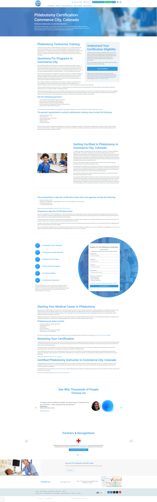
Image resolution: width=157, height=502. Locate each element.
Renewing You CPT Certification (55, 356)
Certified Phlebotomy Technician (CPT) (62, 208)
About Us (58, 5)
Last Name (92, 264)
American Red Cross (83, 445)
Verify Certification (99, 2)
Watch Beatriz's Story (44, 411)
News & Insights (78, 5)
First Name (92, 259)
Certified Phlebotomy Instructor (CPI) (62, 372)
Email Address (93, 253)
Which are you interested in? (96, 275)
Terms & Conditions (48, 498)
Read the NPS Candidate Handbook (101, 78)
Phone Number (93, 270)
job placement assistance (101, 335)
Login (108, 2)
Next (121, 408)
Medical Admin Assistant (65, 493)
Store (113, 2)
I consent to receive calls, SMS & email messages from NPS (104, 283)
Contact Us (64, 491)
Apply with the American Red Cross (78, 449)
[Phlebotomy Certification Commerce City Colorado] (52, 172)
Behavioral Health (39, 493)
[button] (77, 456)
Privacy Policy (40, 498)
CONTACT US (88, 2)
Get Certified (69, 470)
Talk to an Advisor (102, 68)
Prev (36, 408)
